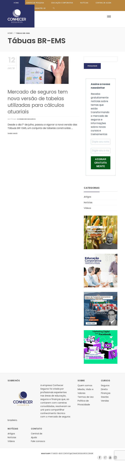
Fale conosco (38, 441)
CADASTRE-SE (40, 8)
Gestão (105, 396)
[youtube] (110, 457)
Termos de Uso (86, 396)
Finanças (105, 393)
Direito (104, 389)
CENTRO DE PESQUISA (35, 3)
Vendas (105, 400)
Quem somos (85, 385)
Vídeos (87, 208)
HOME (16, 3)
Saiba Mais (12, 133)
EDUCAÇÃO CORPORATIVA (62, 3)
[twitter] (105, 457)
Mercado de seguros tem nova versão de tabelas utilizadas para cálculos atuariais (38, 101)
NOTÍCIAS (84, 3)
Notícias (12, 119)
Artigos (87, 196)
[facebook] (99, 457)
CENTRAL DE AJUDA (103, 3)
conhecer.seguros (26, 119)
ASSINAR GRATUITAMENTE (100, 163)
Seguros (105, 385)
